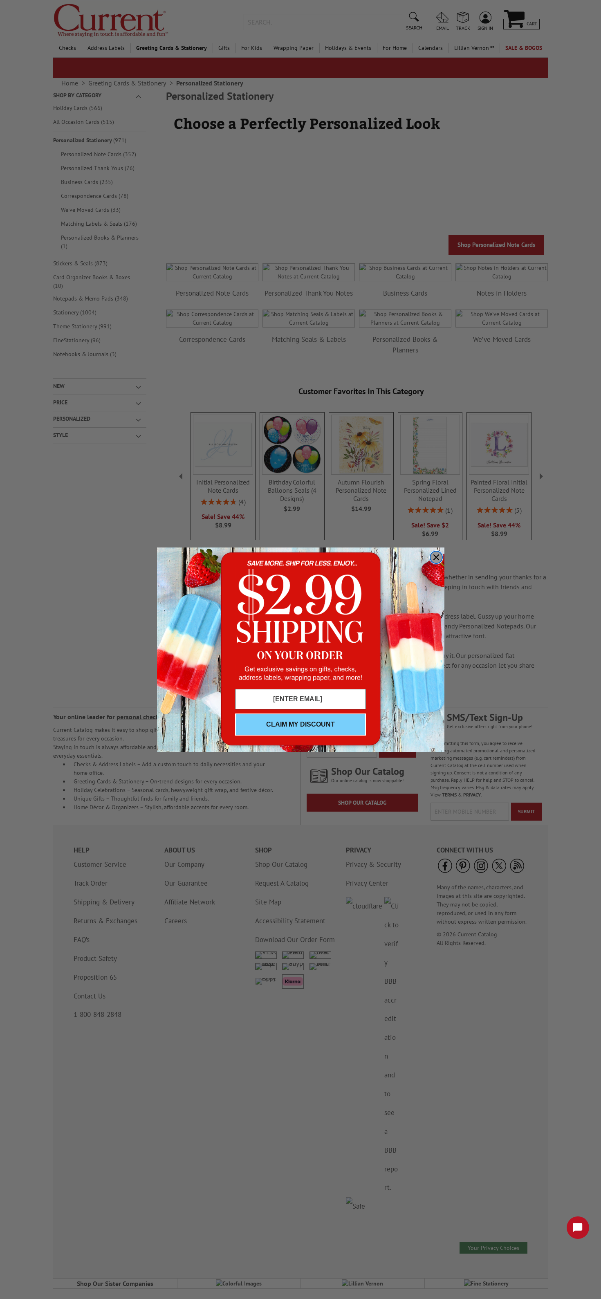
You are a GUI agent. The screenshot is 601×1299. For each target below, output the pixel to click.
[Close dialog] (436, 557)
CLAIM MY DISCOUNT (300, 724)
